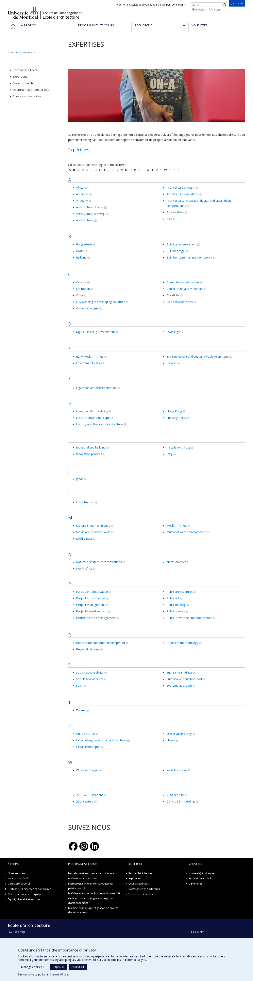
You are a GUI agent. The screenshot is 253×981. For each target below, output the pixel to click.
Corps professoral (19, 883)
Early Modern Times (90, 356)
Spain (79, 685)
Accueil (11, 52)
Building (81, 257)
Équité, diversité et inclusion (24, 899)
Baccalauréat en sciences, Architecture (91, 873)
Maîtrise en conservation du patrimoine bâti (94, 893)
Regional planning (88, 649)
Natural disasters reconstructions (99, 562)
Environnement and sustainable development (197, 356)
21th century (175, 795)
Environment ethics (89, 363)
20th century (84, 801)
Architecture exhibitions (183, 194)
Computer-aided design (183, 282)
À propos (14, 864)
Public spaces (176, 611)
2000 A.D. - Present (89, 795)
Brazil (80, 251)
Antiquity (82, 200)
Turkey (81, 710)
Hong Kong (174, 411)
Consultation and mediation (185, 289)
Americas (82, 194)
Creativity (173, 295)
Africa (80, 187)
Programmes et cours (83, 864)
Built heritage (176, 251)
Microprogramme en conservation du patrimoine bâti (90, 886)
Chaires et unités (24, 83)
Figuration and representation (96, 388)
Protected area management (96, 618)
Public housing (176, 605)
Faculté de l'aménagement (62, 12)
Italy (170, 454)
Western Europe (87, 770)
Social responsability (90, 672)
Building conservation (181, 244)
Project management (90, 605)
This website (200, 9)
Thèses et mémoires (27, 96)
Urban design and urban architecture (101, 740)
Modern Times (177, 525)
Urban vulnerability (179, 734)
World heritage (177, 770)
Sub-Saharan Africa (179, 672)
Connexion (178, 4)
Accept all (78, 967)
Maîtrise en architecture (82, 878)
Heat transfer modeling (92, 411)
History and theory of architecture (99, 424)
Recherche (20, 52)
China (79, 295)
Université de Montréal (23, 13)
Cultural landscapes (180, 302)
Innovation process (89, 454)
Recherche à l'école (26, 70)
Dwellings (173, 332)
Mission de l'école (18, 878)
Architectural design (89, 207)
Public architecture (179, 592)
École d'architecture (61, 17)
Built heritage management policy (189, 257)
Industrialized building (91, 447)
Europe (172, 363)
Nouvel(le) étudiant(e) (201, 873)
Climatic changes (87, 308)
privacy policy (36, 974)
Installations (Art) (178, 447)
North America (176, 562)
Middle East (84, 538)
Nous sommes (16, 873)
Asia (169, 219)
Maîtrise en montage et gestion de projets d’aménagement (93, 910)
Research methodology (182, 643)
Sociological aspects (89, 679)
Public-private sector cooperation (189, 618)
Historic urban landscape (93, 418)
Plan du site (197, 932)
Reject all (58, 967)
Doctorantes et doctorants (31, 90)
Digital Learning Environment (95, 332)
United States (85, 734)
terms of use (60, 974)
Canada (81, 282)
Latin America (85, 502)
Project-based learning (91, 611)
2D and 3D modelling (181, 801)
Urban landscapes (88, 747)
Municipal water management (187, 532)
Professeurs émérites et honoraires (29, 889)
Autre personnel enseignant (25, 894)
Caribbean (83, 289)
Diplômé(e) (195, 883)
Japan (79, 479)
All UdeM (216, 9)
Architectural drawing (90, 214)
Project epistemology (91, 598)
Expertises (78, 150)
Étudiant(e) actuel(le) (201, 878)
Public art (173, 598)
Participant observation (92, 592)
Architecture (84, 220)
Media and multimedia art (93, 532)
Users (171, 740)
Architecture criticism (181, 187)
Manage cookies (33, 967)
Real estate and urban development (100, 643)
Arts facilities (175, 212)
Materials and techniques (93, 525)
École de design (16, 932)
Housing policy (176, 418)
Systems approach (179, 685)
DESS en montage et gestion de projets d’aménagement (91, 901)
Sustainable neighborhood (184, 679)
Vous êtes (195, 864)
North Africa (84, 568)
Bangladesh (84, 244)
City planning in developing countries (100, 302)
